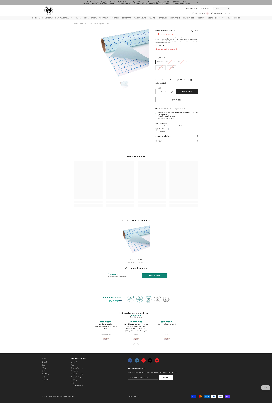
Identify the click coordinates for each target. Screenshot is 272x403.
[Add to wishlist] (171, 91)
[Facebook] (130, 360)
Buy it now (176, 100)
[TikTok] (150, 360)
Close (197, 3)
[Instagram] (137, 360)
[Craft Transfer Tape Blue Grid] (136, 239)
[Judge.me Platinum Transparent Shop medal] (139, 299)
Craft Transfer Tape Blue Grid (136, 256)
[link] (88, 202)
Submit (166, 377)
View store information (166, 119)
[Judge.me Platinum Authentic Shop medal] (130, 299)
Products (83, 23)
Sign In (227, 13)
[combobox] (220, 8)
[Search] (221, 8)
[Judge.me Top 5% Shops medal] (166, 299)
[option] (124, 53)
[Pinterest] (143, 360)
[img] (136, 315)
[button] (134, 344)
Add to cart (187, 92)
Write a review (154, 275)
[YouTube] (157, 360)
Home (76, 23)
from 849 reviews (136, 317)
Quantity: (158, 88)
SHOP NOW (181, 2)
